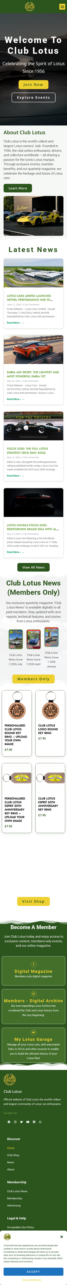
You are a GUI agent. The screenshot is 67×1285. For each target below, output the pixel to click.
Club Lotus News (17, 1191)
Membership (14, 1198)
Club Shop (13, 1155)
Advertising (14, 1205)
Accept (33, 1271)
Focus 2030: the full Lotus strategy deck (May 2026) (27, 451)
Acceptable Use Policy (20, 1227)
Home (10, 1148)
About (10, 1169)
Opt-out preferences (31, 1280)
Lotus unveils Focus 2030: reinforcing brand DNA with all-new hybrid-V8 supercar (32, 529)
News (10, 1162)
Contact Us (10, 1113)
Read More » (14, 322)
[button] (61, 1237)
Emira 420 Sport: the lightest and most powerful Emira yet (33, 374)
